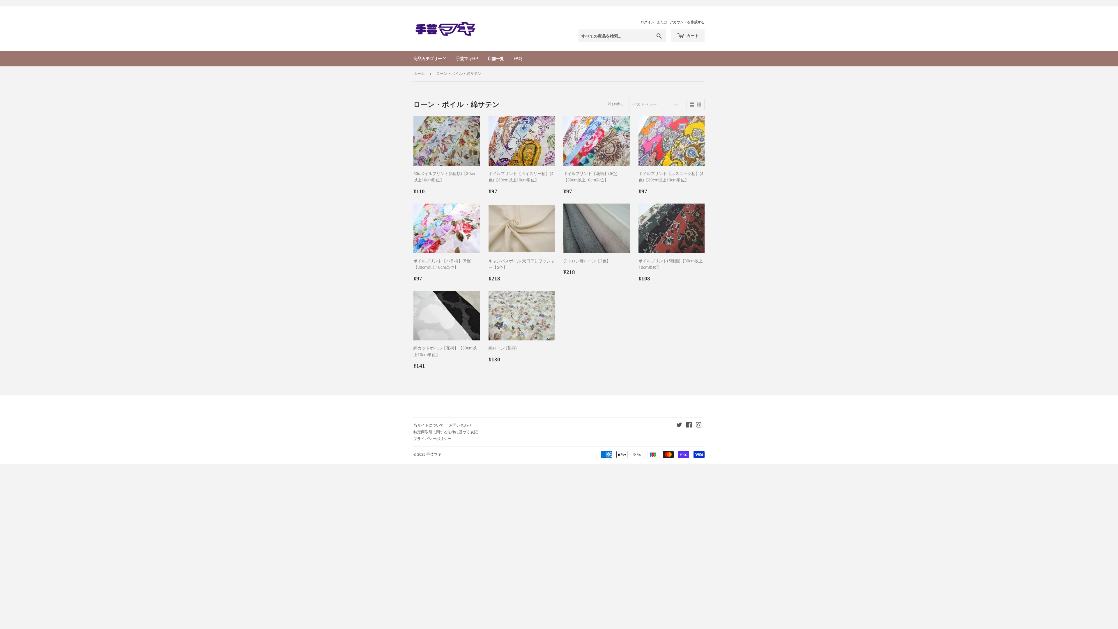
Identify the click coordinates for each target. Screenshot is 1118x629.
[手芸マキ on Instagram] (699, 425)
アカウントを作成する (687, 22)
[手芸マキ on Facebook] (689, 425)
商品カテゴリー (428, 58)
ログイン (647, 22)
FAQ (518, 58)
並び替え (616, 104)
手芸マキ (433, 454)
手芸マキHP (467, 58)
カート (692, 35)
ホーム (419, 73)
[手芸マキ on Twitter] (679, 425)
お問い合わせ (460, 425)
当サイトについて (428, 425)
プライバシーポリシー (432, 439)
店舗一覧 (496, 58)
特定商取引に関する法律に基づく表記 (445, 432)
